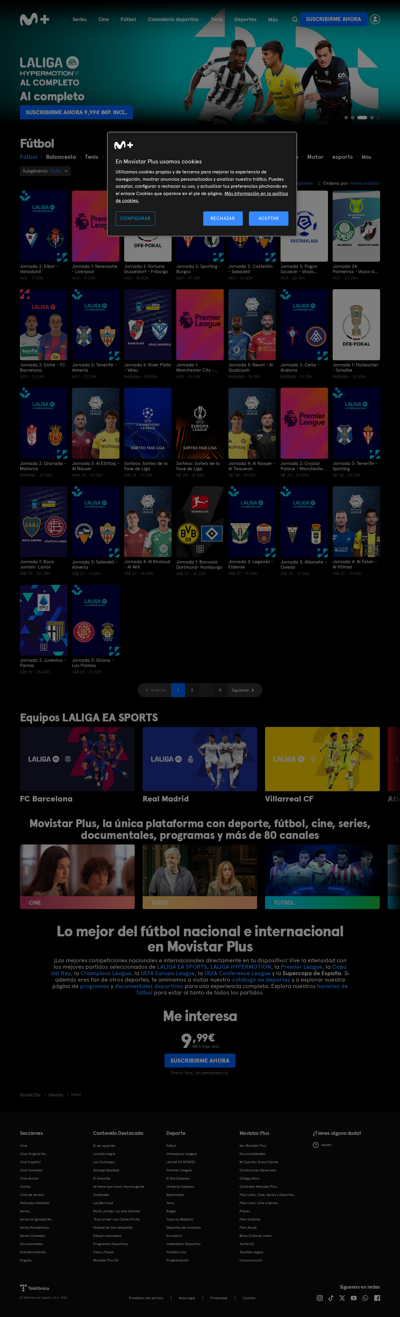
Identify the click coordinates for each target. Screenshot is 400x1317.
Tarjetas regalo (251, 1252)
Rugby (171, 1211)
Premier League (301, 966)
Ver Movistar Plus (253, 1146)
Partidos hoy (176, 1252)
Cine (103, 19)
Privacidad (219, 1298)
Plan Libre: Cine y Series (259, 1203)
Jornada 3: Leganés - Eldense (250, 564)
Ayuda (326, 1145)
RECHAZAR (223, 218)
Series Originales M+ (36, 1219)
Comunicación (251, 1260)
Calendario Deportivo (183, 1244)
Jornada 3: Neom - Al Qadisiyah (250, 367)
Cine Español (30, 1162)
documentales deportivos (149, 986)
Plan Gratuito (250, 1219)
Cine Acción (29, 1178)
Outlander (101, 1195)
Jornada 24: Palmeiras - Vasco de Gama (355, 269)
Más (273, 20)
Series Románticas (34, 1227)
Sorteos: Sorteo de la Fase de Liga (146, 466)
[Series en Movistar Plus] (200, 876)
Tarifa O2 (247, 1244)
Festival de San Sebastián (113, 1227)
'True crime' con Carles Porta (116, 1219)
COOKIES (249, 1298)
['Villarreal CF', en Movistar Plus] (322, 759)
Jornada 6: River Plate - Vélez (147, 367)
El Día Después (178, 1178)
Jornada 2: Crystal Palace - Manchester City (302, 466)
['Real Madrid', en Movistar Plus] (200, 759)
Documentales (31, 1244)
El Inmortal (101, 1178)
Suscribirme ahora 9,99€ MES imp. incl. (82, 112)
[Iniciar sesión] (375, 19)
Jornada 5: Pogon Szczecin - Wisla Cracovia (299, 269)
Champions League (106, 973)
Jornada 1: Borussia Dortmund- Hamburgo (199, 564)
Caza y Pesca (103, 1252)
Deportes (245, 19)
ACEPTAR (269, 218)
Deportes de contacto (183, 1227)
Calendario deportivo (173, 19)
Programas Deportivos (110, 1244)
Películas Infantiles (34, 1203)
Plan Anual (248, 1227)
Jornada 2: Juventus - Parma (43, 663)
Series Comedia (32, 1236)
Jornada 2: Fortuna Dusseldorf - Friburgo (146, 269)
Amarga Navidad (106, 1170)
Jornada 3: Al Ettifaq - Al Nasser (95, 466)
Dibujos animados (107, 1236)
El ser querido (104, 1146)
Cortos (25, 1187)
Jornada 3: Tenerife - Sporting (355, 466)
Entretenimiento (33, 1252)
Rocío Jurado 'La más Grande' (117, 1211)
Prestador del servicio (146, 1298)
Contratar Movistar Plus (258, 1187)
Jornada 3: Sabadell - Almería (95, 564)
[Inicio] (34, 19)
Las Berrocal (103, 1203)
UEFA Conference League (237, 973)
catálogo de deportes (261, 979)
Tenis (217, 19)
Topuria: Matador (180, 1219)
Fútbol (128, 19)
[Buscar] (294, 19)
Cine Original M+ (33, 1154)
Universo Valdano (180, 1187)
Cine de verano (32, 1195)
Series (80, 19)
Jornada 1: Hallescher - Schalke (355, 367)
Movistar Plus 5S (105, 1260)
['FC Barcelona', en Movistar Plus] (77, 759)
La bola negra (104, 1154)
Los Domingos (104, 1162)
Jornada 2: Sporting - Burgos (198, 269)
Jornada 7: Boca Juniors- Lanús (37, 564)
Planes (245, 1211)
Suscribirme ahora (333, 19)
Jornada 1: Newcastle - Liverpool (94, 269)
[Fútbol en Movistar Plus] (322, 876)
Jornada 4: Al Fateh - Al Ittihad (355, 564)
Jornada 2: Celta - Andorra (300, 367)
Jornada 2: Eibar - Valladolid (39, 269)
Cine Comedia (31, 1170)
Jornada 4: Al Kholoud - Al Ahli (147, 564)
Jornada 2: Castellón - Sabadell (250, 269)
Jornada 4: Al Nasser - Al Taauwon (251, 466)
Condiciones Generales (258, 1170)
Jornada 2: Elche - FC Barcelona (42, 367)
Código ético (249, 1178)
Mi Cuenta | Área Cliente (259, 1162)
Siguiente (240, 690)
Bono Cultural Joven (256, 1236)
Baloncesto (175, 1195)
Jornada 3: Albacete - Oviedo (304, 564)
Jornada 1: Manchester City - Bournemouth (195, 367)
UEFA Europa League (168, 973)
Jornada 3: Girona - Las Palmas (93, 663)
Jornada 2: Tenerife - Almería (94, 367)
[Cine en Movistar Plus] (77, 876)
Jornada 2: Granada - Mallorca (43, 466)
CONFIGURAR (135, 218)
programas (94, 986)
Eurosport (174, 1236)
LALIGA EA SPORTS (182, 966)
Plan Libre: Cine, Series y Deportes (267, 1195)
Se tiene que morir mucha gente (118, 1187)
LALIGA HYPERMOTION (240, 966)
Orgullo (26, 1260)
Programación (177, 1260)
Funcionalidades (252, 1154)
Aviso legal (187, 1298)
